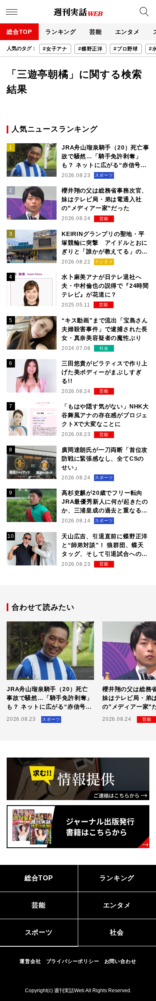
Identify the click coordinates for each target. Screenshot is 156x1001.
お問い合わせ (120, 961)
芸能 (95, 31)
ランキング (60, 31)
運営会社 (30, 961)
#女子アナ (55, 49)
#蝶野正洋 (90, 49)
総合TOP (19, 31)
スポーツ (39, 932)
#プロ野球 (126, 49)
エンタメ (127, 31)
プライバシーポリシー (72, 961)
